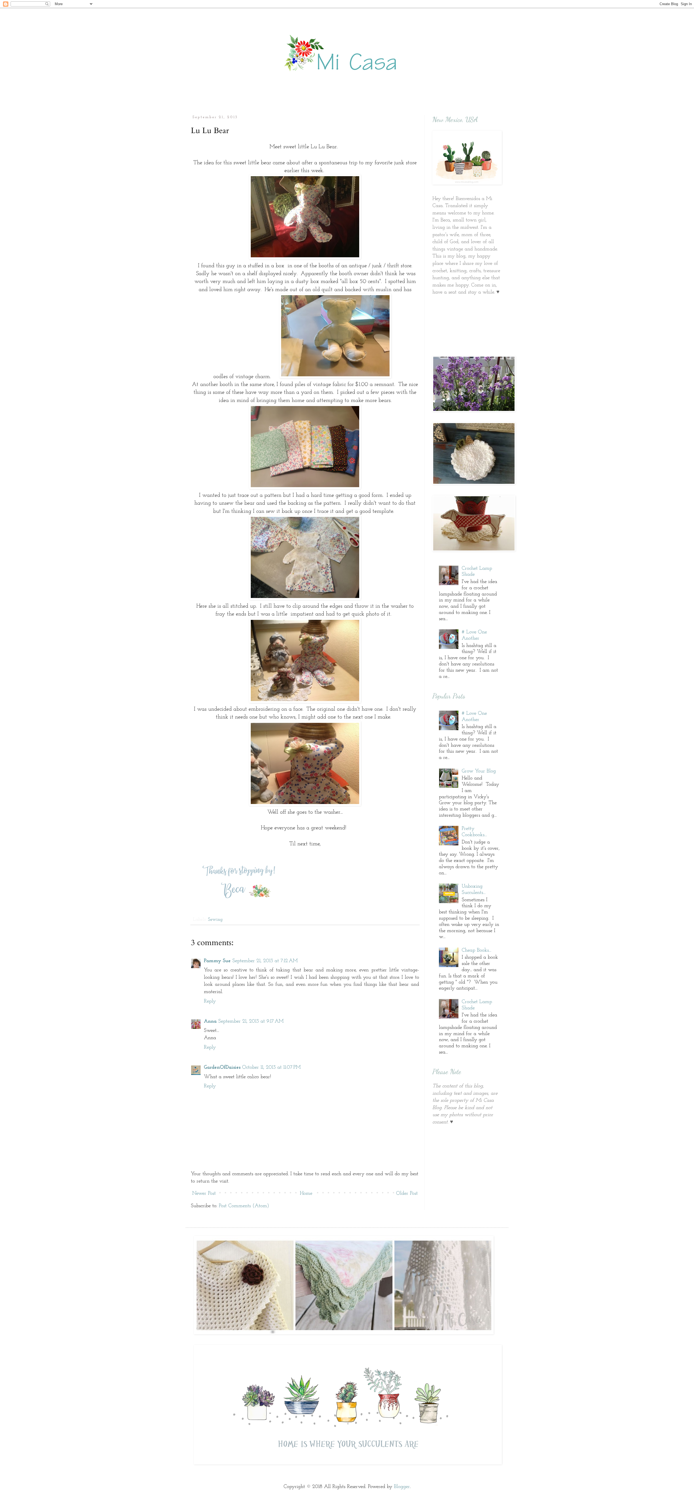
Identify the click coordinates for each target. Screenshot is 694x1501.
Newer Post (204, 1193)
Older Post (407, 1193)
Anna (210, 1021)
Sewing (215, 919)
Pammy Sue (217, 961)
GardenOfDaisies (222, 1067)
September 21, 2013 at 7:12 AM (265, 961)
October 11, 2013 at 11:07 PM (271, 1067)
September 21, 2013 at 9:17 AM (251, 1021)
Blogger (402, 1486)
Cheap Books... (476, 950)
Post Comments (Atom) (244, 1206)
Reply (210, 1001)
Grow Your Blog (479, 771)
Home (306, 1193)
